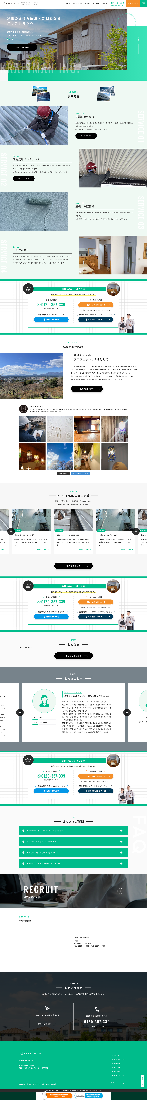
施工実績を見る (74, 566)
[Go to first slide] (136, 531)
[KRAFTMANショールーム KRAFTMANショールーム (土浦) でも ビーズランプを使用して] (114, 429)
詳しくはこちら (86, 136)
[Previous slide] (11, 531)
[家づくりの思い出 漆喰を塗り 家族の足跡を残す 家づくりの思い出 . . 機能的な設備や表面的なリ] (60, 429)
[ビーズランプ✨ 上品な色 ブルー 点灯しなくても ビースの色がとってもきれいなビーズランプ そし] (114, 456)
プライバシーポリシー (119, 1083)
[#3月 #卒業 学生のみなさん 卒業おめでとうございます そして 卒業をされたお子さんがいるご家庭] (60, 456)
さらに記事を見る (73, 655)
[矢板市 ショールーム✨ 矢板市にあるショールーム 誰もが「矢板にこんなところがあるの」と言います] (87, 429)
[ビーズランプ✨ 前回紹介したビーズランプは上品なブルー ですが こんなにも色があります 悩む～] (32, 456)
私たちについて (77, 3)
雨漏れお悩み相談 (22, 47)
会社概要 (116, 1071)
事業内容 (116, 1063)
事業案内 (88, 3)
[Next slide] (127, 712)
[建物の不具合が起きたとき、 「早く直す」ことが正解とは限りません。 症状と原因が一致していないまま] (32, 429)
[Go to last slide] (20, 712)
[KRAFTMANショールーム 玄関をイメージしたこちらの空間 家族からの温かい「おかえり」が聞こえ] (87, 456)
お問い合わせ (118, 1075)
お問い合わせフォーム (47, 1024)
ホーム (68, 3)
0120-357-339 (117, 3)
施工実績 (96, 3)
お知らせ (104, 3)
